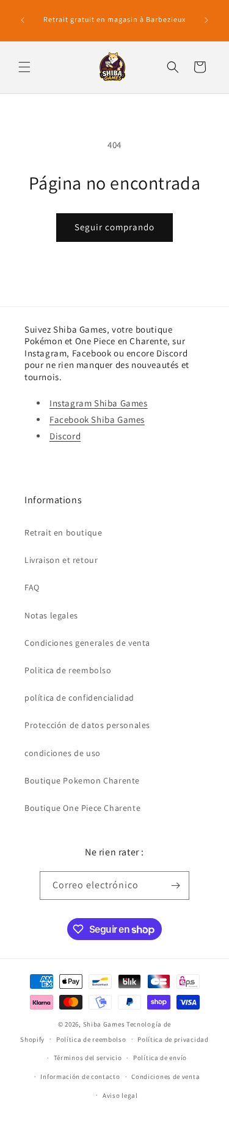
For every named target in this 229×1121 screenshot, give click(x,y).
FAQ (32, 587)
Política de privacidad (172, 1039)
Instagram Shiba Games (98, 403)
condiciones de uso (62, 753)
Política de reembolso (91, 1039)
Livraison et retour (61, 559)
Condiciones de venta (165, 1076)
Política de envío (160, 1057)
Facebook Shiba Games (97, 419)
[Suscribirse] (175, 885)
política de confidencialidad (79, 697)
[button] (24, 67)
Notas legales (51, 615)
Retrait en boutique (63, 532)
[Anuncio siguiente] (206, 20)
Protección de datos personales (87, 725)
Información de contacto (80, 1076)
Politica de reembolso (68, 670)
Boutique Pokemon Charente (82, 780)
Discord (65, 436)
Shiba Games (104, 1024)
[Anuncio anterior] (22, 20)
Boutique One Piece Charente (82, 807)
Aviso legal (120, 1095)
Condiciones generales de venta (87, 642)
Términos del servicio (88, 1057)
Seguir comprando (114, 227)
